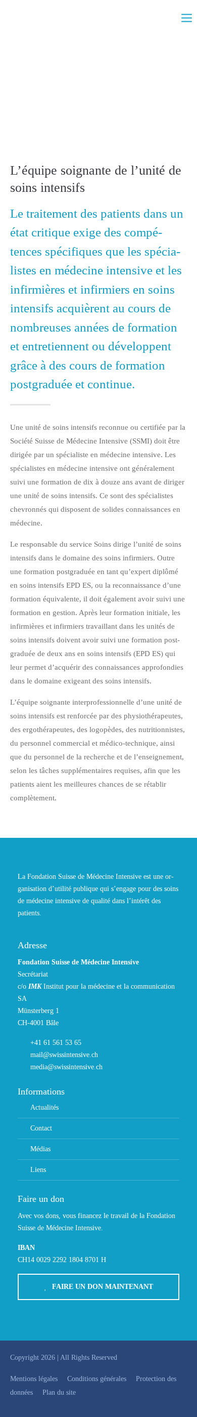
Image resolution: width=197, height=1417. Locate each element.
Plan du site (59, 1392)
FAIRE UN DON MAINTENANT (102, 1286)
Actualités (44, 1107)
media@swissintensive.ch (66, 1067)
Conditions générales (96, 1379)
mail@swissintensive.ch (64, 1055)
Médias (40, 1149)
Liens (38, 1169)
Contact (41, 1128)
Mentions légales (34, 1379)
